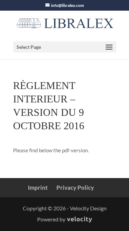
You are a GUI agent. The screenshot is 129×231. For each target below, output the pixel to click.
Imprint (38, 187)
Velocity (79, 219)
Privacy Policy (75, 187)
